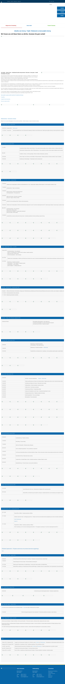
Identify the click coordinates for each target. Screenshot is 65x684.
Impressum (50, 677)
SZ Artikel (37, 642)
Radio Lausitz (15, 128)
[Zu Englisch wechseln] (58, 1)
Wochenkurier (39, 646)
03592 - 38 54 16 (23, 674)
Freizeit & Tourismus (51, 673)
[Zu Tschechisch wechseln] (61, 1)
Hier (2, 607)
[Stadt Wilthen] (63, 1)
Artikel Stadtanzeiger (17, 519)
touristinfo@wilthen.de (24, 676)
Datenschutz (50, 675)
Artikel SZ (15, 521)
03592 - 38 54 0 (39, 674)
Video (3, 550)
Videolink (39, 378)
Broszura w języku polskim (5, 101)
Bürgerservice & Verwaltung (52, 671)
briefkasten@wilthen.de (40, 676)
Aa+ (51, 1)
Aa (49, 1)
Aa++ (53, 1)
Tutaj (24, 607)
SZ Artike (33, 646)
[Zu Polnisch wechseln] (60, 1)
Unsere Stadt (50, 672)
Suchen (61, 4)
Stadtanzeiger (45, 347)
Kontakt (49, 674)
